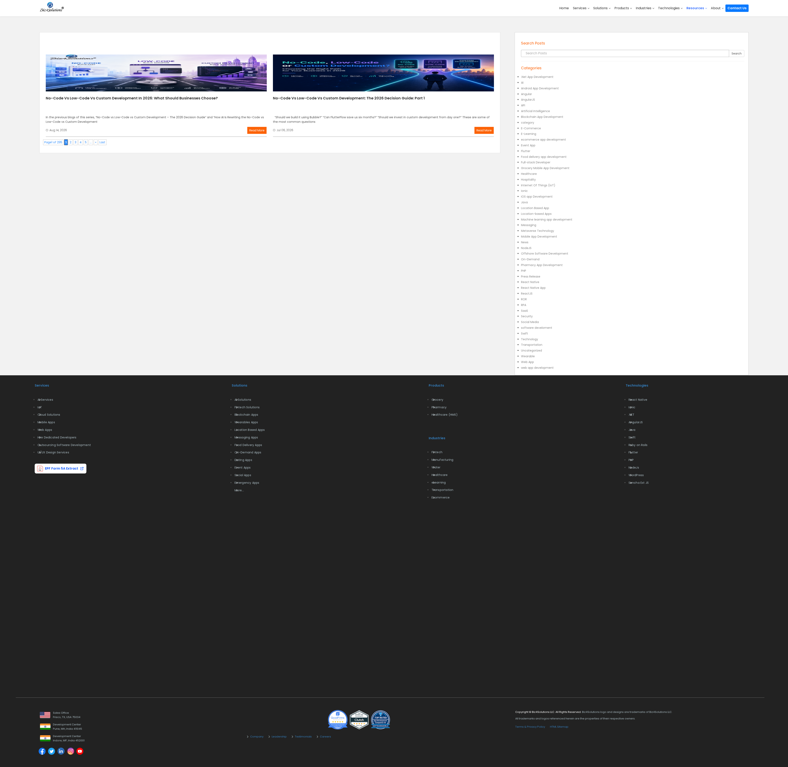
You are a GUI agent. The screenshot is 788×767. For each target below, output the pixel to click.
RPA (523, 305)
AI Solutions (243, 400)
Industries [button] (644, 8)
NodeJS (526, 248)
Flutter (525, 151)
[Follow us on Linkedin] (61, 752)
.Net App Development (537, 77)
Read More (257, 130)
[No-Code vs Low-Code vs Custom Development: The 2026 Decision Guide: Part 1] (383, 73)
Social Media (530, 322)
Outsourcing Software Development (64, 445)
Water (436, 467)
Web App (527, 362)
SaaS (524, 311)
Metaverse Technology (537, 231)
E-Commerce (531, 128)
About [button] (716, 8)
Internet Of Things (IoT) (538, 185)
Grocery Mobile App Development (545, 168)
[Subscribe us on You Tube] (80, 752)
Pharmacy (439, 407)
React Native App (533, 288)
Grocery (437, 400)
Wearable (528, 356)
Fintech (437, 452)
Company (256, 737)
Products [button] (622, 8)
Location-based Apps (536, 214)
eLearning (439, 482)
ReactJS (527, 293)
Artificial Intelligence (535, 111)
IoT (40, 407)
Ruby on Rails (638, 445)
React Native (530, 282)
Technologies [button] (669, 8)
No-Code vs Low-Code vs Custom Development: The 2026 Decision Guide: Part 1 (349, 98)
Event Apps (243, 467)
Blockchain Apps (246, 415)
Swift (524, 333)
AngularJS (528, 100)
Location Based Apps (250, 430)
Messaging (528, 225)
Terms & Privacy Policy (530, 727)
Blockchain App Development (542, 117)
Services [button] (580, 8)
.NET (632, 415)
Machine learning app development (546, 219)
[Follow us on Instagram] (70, 752)
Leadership (279, 737)
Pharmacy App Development (542, 265)
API (523, 105)
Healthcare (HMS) (445, 415)
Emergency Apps (247, 483)
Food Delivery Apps (248, 445)
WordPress (636, 475)
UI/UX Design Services (53, 452)
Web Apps (45, 430)
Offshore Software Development (544, 253)
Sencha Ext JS (639, 483)
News (524, 242)
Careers (325, 737)
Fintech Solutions (247, 407)
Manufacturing (443, 460)
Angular (526, 94)
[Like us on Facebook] (42, 752)
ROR (524, 299)
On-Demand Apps (248, 452)
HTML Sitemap (559, 727)
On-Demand (530, 259)
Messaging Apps (246, 437)
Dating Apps (243, 460)
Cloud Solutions (49, 415)
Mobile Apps (46, 422)
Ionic (524, 191)
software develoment (536, 328)
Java (524, 202)
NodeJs (634, 467)
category (527, 123)
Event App (528, 145)
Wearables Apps (246, 422)
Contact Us (737, 8)
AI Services (45, 400)
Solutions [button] (600, 8)
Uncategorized (531, 350)
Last (102, 142)
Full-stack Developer (535, 162)
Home (564, 8)
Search (737, 53)
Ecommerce (441, 497)
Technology (529, 339)
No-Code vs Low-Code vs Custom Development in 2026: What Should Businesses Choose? (132, 98)
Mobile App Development (539, 236)
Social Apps (243, 475)
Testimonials (303, 737)
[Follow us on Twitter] (51, 752)
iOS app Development (537, 197)
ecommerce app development (543, 140)
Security (527, 316)
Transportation (531, 345)
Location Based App (535, 208)
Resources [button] (695, 8)
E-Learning (528, 134)
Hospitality (528, 180)
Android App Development (540, 88)
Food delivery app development (544, 157)
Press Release (530, 276)
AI (522, 83)
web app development (537, 368)
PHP (523, 271)
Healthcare (529, 174)
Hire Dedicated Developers (57, 437)
